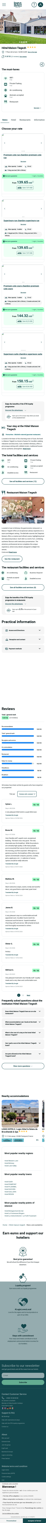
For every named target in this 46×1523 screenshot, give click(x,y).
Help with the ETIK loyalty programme (13, 1423)
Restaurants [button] (25, 119)
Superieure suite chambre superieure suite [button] (23, 354)
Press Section (6, 1458)
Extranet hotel (6, 1441)
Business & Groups (7, 1452)
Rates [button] (4, 119)
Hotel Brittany (9, 1163)
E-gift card (5, 1448)
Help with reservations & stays (11, 1420)
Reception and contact (17, 639)
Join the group (6, 1445)
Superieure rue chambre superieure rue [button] (21, 220)
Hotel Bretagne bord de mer (14, 1211)
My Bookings (5, 1416)
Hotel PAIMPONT (10, 1184)
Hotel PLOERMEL (11, 1187)
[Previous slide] (4, 143)
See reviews (23, 56)
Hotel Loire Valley (11, 1166)
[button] (4, 4)
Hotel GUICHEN (10, 1189)
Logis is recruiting (7, 1455)
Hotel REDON (9, 1194)
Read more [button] (27, 449)
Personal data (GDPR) (8, 1473)
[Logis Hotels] (18, 4)
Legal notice (5, 1470)
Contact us (5, 1426)
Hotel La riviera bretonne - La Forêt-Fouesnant (20, 1216)
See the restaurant (12, 559)
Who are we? (5, 1438)
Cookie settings (6, 1476)
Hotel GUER (9, 1182)
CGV (3, 1480)
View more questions (22, 1066)
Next (28, 995)
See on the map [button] (32, 52)
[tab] (19, 42)
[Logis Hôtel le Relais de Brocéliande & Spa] (20, 1113)
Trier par (12, 794)
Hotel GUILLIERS (10, 1192)
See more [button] (36, 108)
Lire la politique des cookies (10, 1513)
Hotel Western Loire (11, 1161)
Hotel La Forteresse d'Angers (14, 1213)
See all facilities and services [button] (23, 481)
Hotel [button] (13, 119)
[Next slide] (41, 143)
